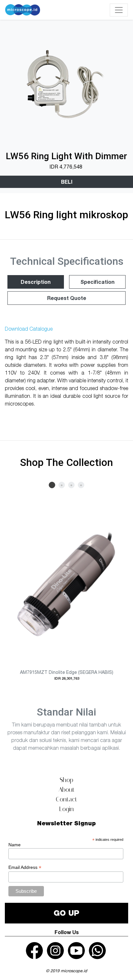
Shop (66, 780)
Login (66, 809)
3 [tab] (71, 485)
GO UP (66, 913)
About (66, 789)
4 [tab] (81, 485)
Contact (66, 799)
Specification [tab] (97, 282)
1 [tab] (52, 485)
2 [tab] (61, 485)
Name (14, 844)
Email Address (24, 867)
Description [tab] (36, 282)
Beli (66, 182)
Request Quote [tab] (66, 298)
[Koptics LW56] (66, 84)
